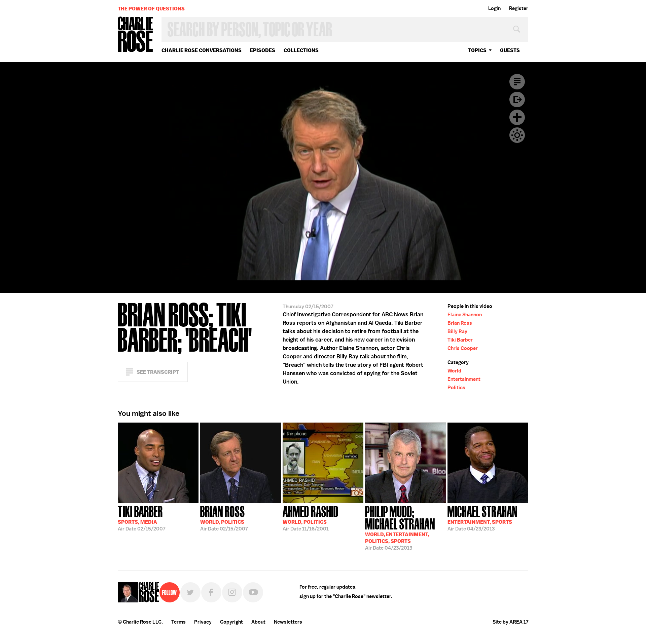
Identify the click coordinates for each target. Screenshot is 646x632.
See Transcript (158, 372)
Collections (301, 50)
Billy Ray (457, 331)
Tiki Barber (460, 340)
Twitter (190, 592)
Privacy (203, 622)
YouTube (253, 592)
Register (518, 8)
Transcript (517, 81)
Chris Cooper (462, 348)
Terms (178, 622)
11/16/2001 (310, 517)
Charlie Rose (135, 34)
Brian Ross (459, 323)
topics (477, 50)
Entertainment (463, 379)
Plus (517, 117)
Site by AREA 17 (510, 622)
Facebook (211, 592)
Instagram (232, 592)
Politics (456, 387)
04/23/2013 (400, 527)
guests (510, 50)
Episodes (262, 50)
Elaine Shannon (464, 314)
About (258, 622)
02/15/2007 (141, 517)
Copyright (231, 622)
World (454, 370)
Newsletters (288, 622)
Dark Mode (517, 135)
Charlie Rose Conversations (202, 50)
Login (494, 8)
